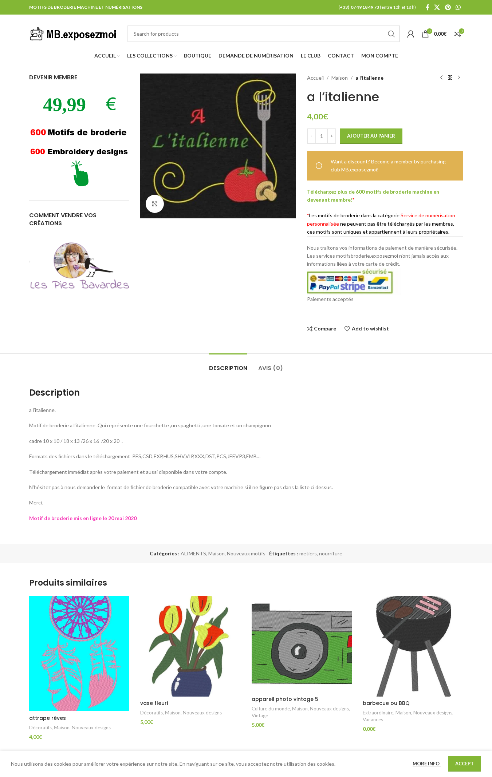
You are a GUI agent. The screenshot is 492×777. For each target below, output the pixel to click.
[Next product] (458, 78)
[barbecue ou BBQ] (413, 646)
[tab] (228, 364)
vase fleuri (154, 703)
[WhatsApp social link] (458, 7)
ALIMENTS (193, 553)
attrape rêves (47, 718)
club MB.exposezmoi (354, 169)
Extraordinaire (378, 712)
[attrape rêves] (79, 653)
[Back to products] (450, 78)
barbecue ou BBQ (386, 703)
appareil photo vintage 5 (285, 699)
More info (427, 763)
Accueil (315, 78)
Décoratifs (40, 727)
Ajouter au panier (371, 136)
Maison (339, 78)
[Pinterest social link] (447, 7)
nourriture (330, 553)
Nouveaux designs (91, 727)
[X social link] (437, 7)
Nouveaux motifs (246, 553)
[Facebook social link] (427, 7)
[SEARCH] (391, 33)
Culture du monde (271, 708)
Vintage (260, 715)
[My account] (411, 34)
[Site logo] (74, 33)
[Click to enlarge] (155, 204)
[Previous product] (441, 78)
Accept (464, 763)
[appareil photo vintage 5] (302, 644)
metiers (308, 553)
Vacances (373, 719)
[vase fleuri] (190, 646)
